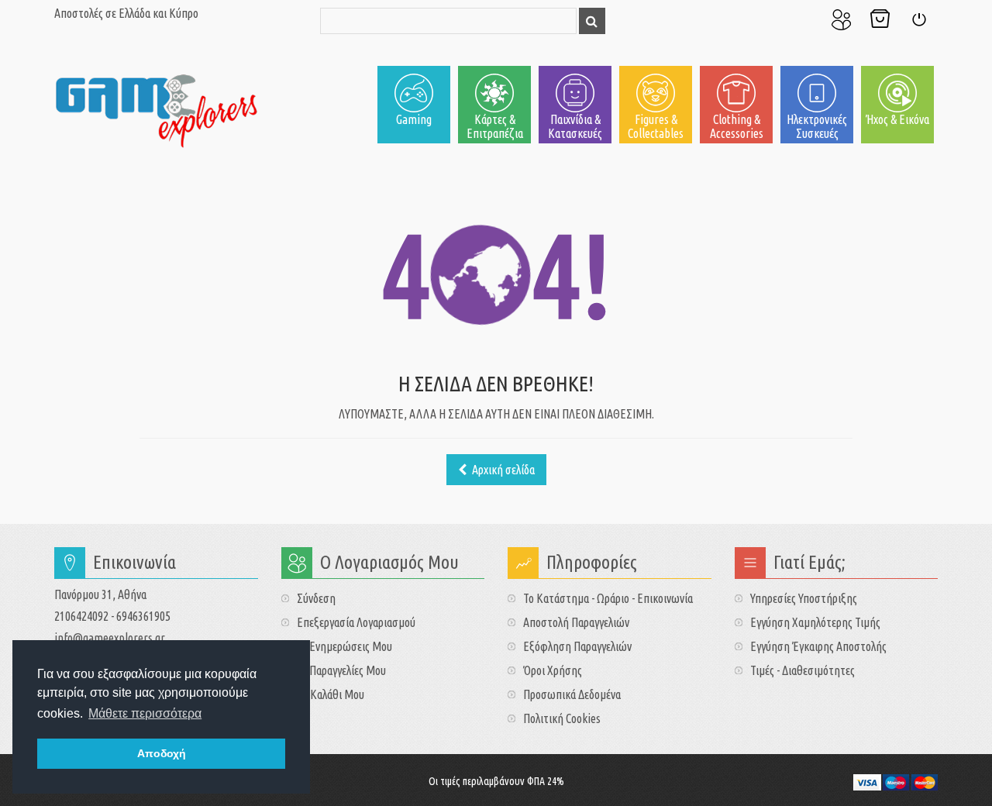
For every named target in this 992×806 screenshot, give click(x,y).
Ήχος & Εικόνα (897, 119)
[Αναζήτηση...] (592, 21)
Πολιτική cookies (562, 718)
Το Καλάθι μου (879, 19)
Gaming (414, 119)
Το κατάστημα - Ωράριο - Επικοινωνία (608, 598)
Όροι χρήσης (552, 670)
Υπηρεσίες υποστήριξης (803, 598)
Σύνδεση (918, 19)
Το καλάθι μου (330, 694)
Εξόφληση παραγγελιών (577, 646)
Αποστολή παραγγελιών (576, 622)
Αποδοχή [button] (161, 753)
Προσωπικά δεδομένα (572, 694)
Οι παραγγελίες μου (341, 670)
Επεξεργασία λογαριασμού (356, 622)
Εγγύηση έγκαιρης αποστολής (818, 646)
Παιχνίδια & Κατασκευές (575, 126)
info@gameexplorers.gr (109, 638)
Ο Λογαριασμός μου (841, 19)
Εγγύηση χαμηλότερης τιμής (815, 622)
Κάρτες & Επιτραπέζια (495, 126)
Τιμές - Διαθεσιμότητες (802, 670)
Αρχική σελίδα (502, 470)
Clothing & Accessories (736, 126)
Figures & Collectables (656, 126)
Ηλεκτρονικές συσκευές (817, 126)
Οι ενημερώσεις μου (344, 646)
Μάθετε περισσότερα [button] (145, 713)
